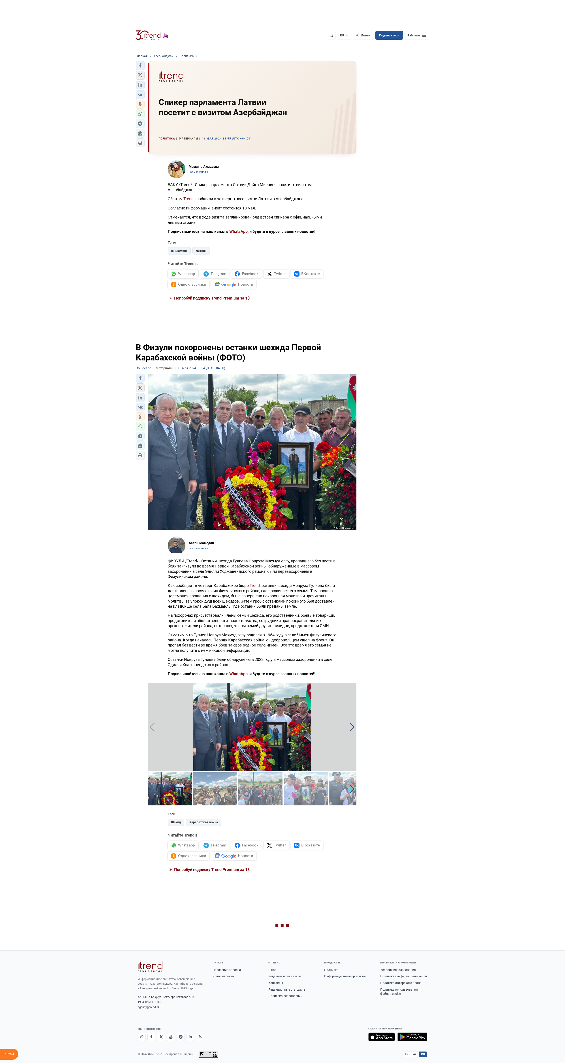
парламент (179, 251)
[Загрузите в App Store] (381, 1037)
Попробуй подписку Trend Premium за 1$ (211, 298)
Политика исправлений (285, 996)
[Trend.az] (152, 35)
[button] (140, 65)
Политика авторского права (401, 983)
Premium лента (223, 976)
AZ (415, 1054)
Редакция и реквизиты (284, 976)
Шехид (176, 822)
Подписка (331, 970)
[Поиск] (331, 35)
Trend (188, 198)
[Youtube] (171, 1037)
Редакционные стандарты (287, 989)
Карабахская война (203, 822)
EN (407, 1054)
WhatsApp (238, 231)
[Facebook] (151, 1037)
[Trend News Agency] (150, 966)
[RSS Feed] (200, 1037)
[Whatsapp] (142, 1037)
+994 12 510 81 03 (149, 1002)
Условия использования (398, 970)
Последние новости (227, 970)
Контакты (275, 983)
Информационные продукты (345, 976)
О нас (272, 970)
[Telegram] (181, 1037)
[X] (161, 1037)
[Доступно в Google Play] (412, 1037)
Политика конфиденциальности (403, 976)
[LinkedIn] (190, 1037)
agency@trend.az (148, 1007)
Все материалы (198, 171)
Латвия (201, 251)
